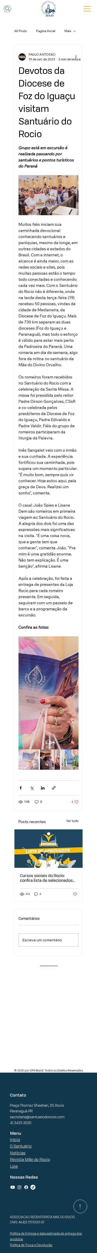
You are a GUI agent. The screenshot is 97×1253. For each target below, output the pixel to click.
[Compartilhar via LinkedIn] (43, 788)
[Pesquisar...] (7, 8)
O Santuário (21, 1146)
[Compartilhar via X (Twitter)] (32, 788)
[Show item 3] (71, 759)
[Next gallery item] (73, 693)
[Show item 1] (28, 759)
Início (15, 1139)
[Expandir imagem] (48, 692)
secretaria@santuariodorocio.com (37, 1117)
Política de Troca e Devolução (31, 1245)
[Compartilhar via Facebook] (20, 788)
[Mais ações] (76, 57)
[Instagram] (19, 1187)
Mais (67, 31)
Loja (14, 1166)
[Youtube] (12, 1187)
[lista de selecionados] (48, 848)
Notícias (17, 1152)
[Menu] (87, 9)
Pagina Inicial (45, 31)
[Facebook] (26, 1187)
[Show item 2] (50, 759)
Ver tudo (72, 821)
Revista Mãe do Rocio (30, 1159)
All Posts (20, 31)
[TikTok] (32, 1187)
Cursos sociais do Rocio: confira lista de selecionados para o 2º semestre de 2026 (46, 878)
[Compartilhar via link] (54, 788)
